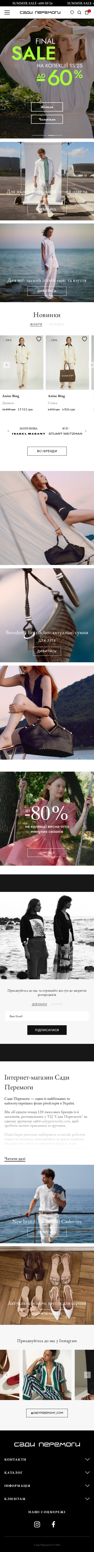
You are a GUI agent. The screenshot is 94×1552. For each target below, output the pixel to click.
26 (4, 402)
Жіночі (36, 324)
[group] (47, 1375)
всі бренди (47, 451)
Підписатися (47, 1030)
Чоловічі (56, 324)
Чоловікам (47, 119)
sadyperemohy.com (56, 1120)
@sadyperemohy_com (47, 1412)
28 (20, 402)
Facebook (55, 1524)
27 (12, 402)
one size (54, 402)
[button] (6, 365)
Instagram (39, 1524)
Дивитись (47, 852)
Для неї (56, 1004)
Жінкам (47, 107)
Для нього (39, 1004)
